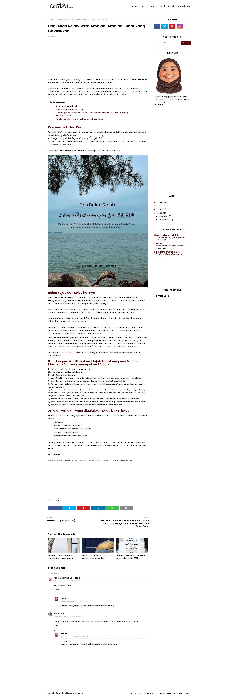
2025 (159, 205)
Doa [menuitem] (152, 6)
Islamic (59, 500)
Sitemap (188, 693)
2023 (159, 213)
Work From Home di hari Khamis (170, 245)
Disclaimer (178, 693)
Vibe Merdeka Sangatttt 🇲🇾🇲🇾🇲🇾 (170, 237)
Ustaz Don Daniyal (72, 352)
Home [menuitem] (134, 6)
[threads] (187, 26)
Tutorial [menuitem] (161, 6)
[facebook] (157, 26)
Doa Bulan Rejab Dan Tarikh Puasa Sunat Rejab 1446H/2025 (131, 556)
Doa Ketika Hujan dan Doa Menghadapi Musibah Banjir (60, 556)
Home (50, 19)
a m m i (159, 243)
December (164, 216)
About (141, 693)
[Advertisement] (98, 59)
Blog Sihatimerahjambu (168, 252)
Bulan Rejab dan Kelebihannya (70, 109)
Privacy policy (165, 693)
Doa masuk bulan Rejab (67, 106)
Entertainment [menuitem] (184, 6)
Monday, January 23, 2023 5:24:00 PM (67, 581)
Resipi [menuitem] (171, 6)
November (164, 219)
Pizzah (52, 37)
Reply (57, 590)
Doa (55, 19)
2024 (159, 209)
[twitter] (164, 26)
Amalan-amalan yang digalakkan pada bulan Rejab (79, 119)
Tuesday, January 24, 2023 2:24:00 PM (74, 601)
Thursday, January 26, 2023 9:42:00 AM (74, 637)
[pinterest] (172, 26)
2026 (159, 202)
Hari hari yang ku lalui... (167, 235)
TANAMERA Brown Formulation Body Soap (169, 255)
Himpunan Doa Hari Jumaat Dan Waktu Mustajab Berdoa (96, 556)
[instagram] (180, 26)
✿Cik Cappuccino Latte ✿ (67, 577)
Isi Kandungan (57, 102)
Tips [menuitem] (142, 6)
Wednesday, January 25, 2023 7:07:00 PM (68, 617)
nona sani (59, 613)
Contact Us (151, 693)
